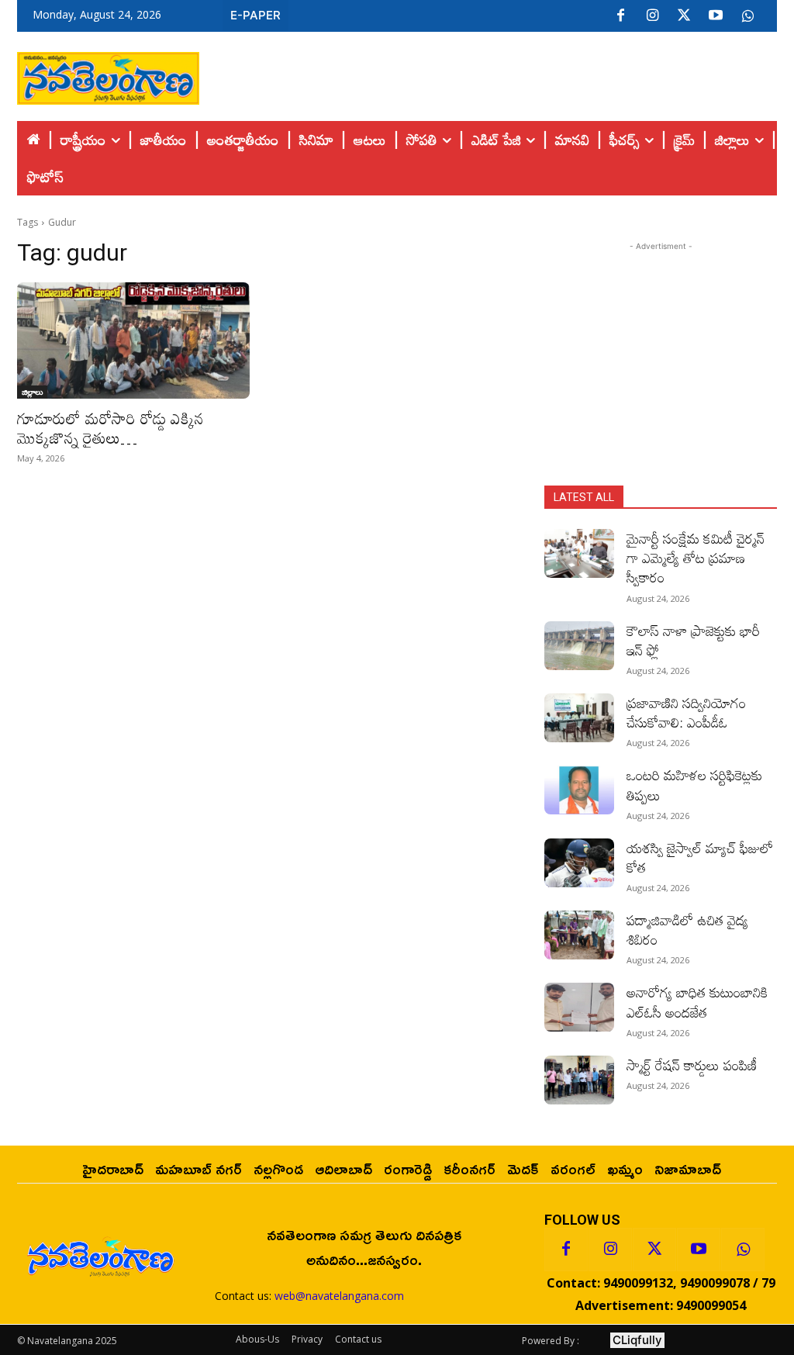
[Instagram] (652, 16)
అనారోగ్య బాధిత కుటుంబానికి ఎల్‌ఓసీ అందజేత (697, 1001)
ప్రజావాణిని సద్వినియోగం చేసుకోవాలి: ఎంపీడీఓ (686, 712)
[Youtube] (716, 16)
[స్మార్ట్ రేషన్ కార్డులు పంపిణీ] (579, 1080)
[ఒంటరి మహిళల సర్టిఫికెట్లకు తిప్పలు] (579, 790)
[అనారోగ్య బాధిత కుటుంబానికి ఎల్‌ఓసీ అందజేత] (579, 1007)
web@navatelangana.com (339, 1295)
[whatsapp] (747, 16)
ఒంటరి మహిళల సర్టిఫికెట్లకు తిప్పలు (694, 784)
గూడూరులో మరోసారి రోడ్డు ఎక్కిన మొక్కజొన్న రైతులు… (110, 428)
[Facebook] (620, 16)
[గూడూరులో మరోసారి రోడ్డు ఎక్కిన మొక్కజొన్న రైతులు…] (133, 340)
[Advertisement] (488, 74)
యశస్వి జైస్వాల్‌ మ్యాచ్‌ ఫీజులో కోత (700, 857)
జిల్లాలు (32, 391)
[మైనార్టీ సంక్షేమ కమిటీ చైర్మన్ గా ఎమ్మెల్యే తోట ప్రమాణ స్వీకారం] (579, 553)
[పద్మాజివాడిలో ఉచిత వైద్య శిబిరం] (579, 935)
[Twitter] (684, 16)
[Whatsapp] (743, 1249)
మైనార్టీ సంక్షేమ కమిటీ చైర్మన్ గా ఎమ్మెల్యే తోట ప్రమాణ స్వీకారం (696, 557)
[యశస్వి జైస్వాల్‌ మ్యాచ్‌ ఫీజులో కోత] (579, 862)
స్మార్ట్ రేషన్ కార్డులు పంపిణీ (692, 1065)
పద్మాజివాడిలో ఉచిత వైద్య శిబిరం (687, 929)
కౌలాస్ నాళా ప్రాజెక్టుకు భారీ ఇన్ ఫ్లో (693, 640)
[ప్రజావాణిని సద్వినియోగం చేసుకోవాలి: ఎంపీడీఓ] (579, 717)
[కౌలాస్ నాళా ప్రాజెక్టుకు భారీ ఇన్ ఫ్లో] (579, 645)
